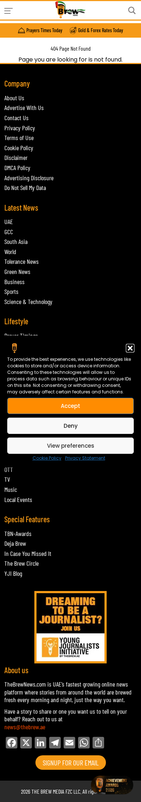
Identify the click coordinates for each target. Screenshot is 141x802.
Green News (17, 271)
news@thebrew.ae (24, 727)
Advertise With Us (24, 107)
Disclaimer (15, 157)
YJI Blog (13, 573)
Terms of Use (19, 138)
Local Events (18, 499)
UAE (8, 221)
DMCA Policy (17, 168)
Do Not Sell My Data (25, 187)
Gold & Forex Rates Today (100, 30)
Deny (71, 425)
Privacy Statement (85, 458)
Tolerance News (21, 261)
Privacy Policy (19, 128)
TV (7, 479)
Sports (11, 291)
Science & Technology (28, 301)
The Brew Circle (21, 563)
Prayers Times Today (44, 30)
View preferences (70, 445)
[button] (130, 348)
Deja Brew (15, 543)
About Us (14, 98)
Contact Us (16, 118)
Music (10, 489)
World (10, 252)
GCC (8, 232)
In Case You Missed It (27, 553)
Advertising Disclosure (29, 178)
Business (14, 282)
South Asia (15, 241)
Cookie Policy (47, 458)
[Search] (132, 10)
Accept (70, 405)
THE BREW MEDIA (47, 791)
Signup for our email (71, 762)
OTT (8, 469)
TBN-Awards (17, 533)
